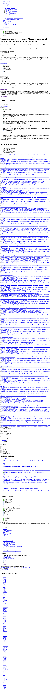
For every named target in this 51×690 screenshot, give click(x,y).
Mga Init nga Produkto (7, 4)
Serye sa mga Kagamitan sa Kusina (12, 19)
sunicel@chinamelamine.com (8, 558)
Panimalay (5, 3)
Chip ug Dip (7, 14)
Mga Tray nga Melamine (10, 10)
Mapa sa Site (12, 567)
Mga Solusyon (6, 23)
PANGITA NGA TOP (26, 567)
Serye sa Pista (8, 12)
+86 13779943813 (6, 556)
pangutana (2, 525)
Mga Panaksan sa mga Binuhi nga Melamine (14, 18)
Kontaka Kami (6, 22)
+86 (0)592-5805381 (7, 557)
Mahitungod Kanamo (7, 21)
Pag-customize (6, 27)
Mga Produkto (6, 5)
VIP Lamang (5, 535)
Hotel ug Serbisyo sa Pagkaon (11, 25)
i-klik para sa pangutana (5, 50)
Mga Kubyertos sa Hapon (10, 13)
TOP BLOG (18, 567)
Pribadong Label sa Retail (10, 24)
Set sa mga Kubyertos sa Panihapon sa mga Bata (15, 17)
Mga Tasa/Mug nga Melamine (11, 11)
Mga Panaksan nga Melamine (11, 9)
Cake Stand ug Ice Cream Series (11, 15)
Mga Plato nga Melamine (10, 8)
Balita (4, 20)
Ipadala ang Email (4, 569)
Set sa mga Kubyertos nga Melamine (12, 6)
